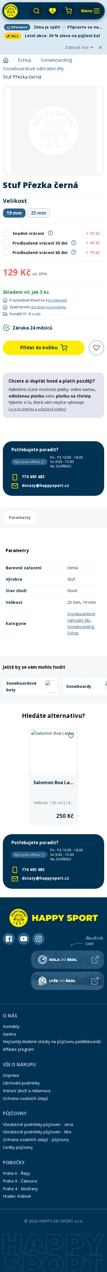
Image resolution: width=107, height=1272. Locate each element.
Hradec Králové (17, 1196)
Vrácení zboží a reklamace (27, 1090)
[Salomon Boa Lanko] (53, 777)
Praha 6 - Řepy (16, 1173)
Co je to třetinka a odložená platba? (37, 409)
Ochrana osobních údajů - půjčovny (36, 1139)
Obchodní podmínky (21, 1083)
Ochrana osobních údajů (25, 1098)
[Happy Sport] (11, 11)
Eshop (24, 60)
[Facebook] (9, 939)
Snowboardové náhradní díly (33, 68)
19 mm (14, 213)
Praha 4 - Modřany (20, 1188)
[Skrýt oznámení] (100, 47)
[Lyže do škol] (67, 981)
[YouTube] (24, 939)
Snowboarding (56, 60)
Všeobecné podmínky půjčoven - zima (38, 1124)
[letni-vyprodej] (53, 429)
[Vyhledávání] (36, 11)
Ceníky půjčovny (18, 1147)
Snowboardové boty (21, 686)
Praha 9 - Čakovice (20, 1181)
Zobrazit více (77, 47)
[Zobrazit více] (53, 27)
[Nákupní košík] (68, 11)
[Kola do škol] (67, 959)
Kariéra (9, 1034)
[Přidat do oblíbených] (96, 348)
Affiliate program (18, 1049)
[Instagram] (39, 939)
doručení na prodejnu (48, 307)
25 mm (38, 213)
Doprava (11, 1075)
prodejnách (57, 300)
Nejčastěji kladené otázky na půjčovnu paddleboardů (52, 1041)
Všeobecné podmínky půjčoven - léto (37, 1132)
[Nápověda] (50, 232)
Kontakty (11, 1026)
